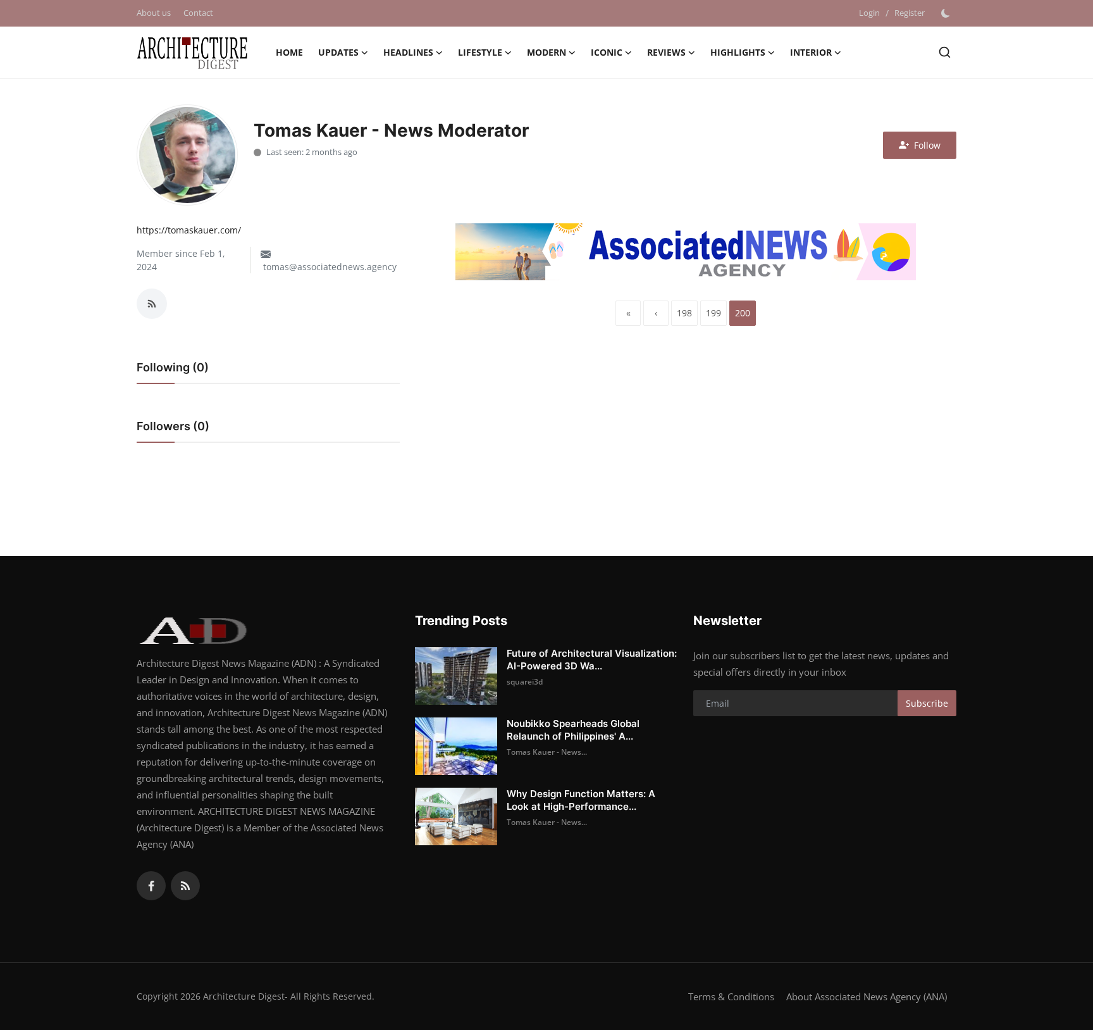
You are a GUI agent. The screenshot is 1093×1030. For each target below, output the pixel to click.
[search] (944, 52)
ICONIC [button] (606, 52)
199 (713, 313)
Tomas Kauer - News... (547, 752)
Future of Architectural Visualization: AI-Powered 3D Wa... (592, 659)
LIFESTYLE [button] (480, 52)
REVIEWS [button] (666, 52)
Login (869, 12)
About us (154, 12)
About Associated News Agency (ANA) (866, 996)
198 (684, 313)
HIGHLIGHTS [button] (737, 52)
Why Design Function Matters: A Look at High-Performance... (581, 800)
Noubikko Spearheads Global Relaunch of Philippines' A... (573, 729)
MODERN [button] (546, 52)
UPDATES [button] (338, 52)
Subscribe (927, 703)
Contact (198, 12)
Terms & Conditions (731, 996)
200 (742, 313)
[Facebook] (151, 885)
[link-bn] (685, 251)
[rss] (185, 885)
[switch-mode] (946, 13)
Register (909, 12)
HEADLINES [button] (408, 52)
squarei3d (525, 681)
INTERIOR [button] (811, 52)
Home (289, 52)
